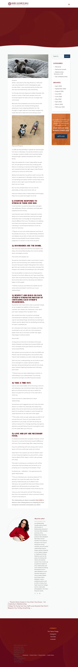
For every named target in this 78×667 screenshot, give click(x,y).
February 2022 (60, 107)
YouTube (53, 636)
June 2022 (58, 96)
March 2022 (59, 104)
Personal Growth (60, 69)
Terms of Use (33, 655)
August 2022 (59, 91)
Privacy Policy (41, 655)
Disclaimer (25, 655)
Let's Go (61, 136)
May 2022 (58, 99)
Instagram (53, 634)
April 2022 (58, 101)
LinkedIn (53, 639)
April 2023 (58, 86)
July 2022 (58, 94)
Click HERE (39, 500)
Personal (58, 67)
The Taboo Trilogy (53, 631)
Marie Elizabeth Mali (15, 33)
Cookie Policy (50, 655)
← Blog (11, 17)
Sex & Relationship (35, 33)
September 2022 (60, 88)
